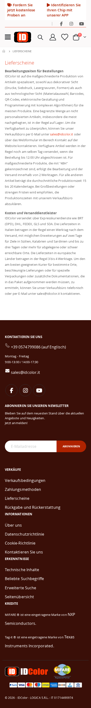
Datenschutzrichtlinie (24, 534)
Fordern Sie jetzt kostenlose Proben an (21, 9)
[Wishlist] (64, 37)
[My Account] (53, 37)
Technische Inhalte (22, 569)
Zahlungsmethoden (23, 489)
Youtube (39, 390)
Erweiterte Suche (20, 587)
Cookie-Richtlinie (20, 543)
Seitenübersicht (19, 596)
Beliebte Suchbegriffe (24, 578)
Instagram (25, 390)
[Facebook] (61, 23)
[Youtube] (81, 23)
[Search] (40, 37)
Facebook (11, 390)
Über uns (13, 525)
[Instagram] (71, 23)
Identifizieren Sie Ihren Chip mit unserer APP (64, 9)
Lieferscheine (17, 498)
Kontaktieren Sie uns (24, 552)
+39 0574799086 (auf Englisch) (38, 347)
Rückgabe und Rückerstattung (32, 507)
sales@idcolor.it (61, 134)
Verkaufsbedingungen (25, 480)
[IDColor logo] (22, 37)
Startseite (4, 51)
